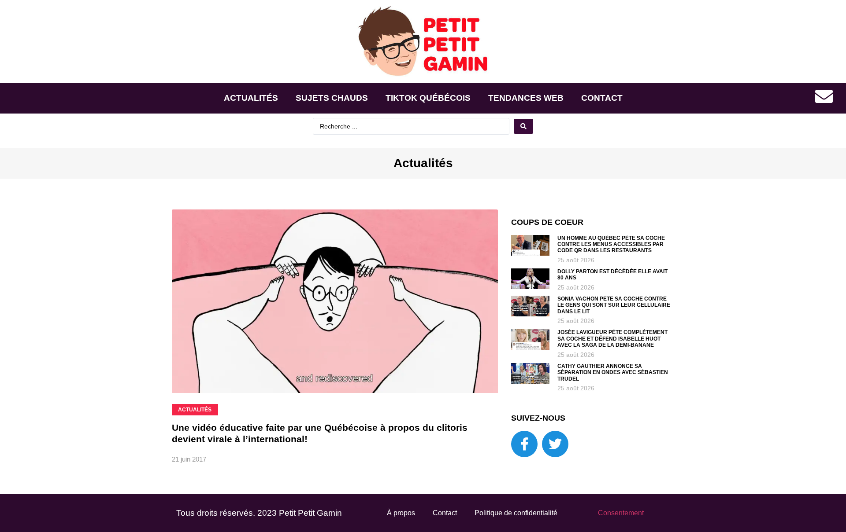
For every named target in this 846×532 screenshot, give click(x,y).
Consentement (621, 513)
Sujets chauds (332, 98)
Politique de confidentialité (516, 513)
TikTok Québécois (428, 98)
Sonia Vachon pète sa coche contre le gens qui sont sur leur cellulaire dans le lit (613, 305)
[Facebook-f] (524, 444)
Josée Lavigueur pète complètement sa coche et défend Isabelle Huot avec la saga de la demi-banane (612, 338)
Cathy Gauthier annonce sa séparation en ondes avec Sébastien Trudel (612, 372)
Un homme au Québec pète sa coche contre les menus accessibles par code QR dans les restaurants (611, 244)
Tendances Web (526, 98)
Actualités (251, 98)
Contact (602, 98)
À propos (401, 513)
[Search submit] (523, 126)
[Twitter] (555, 444)
